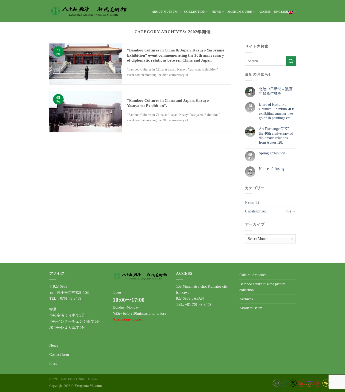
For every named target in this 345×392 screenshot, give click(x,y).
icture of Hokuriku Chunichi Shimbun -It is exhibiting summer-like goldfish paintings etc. (276, 111)
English (281, 11)
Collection (194, 11)
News (216, 11)
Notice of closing (271, 169)
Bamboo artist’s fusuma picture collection (262, 287)
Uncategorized (256, 211)
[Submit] (291, 61)
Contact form (59, 355)
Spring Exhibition (272, 153)
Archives (246, 299)
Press (53, 363)
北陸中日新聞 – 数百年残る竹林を (276, 91)
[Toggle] (294, 211)
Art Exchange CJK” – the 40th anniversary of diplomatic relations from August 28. (276, 135)
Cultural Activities (252, 275)
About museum (165, 11)
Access (265, 11)
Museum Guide (239, 11)
